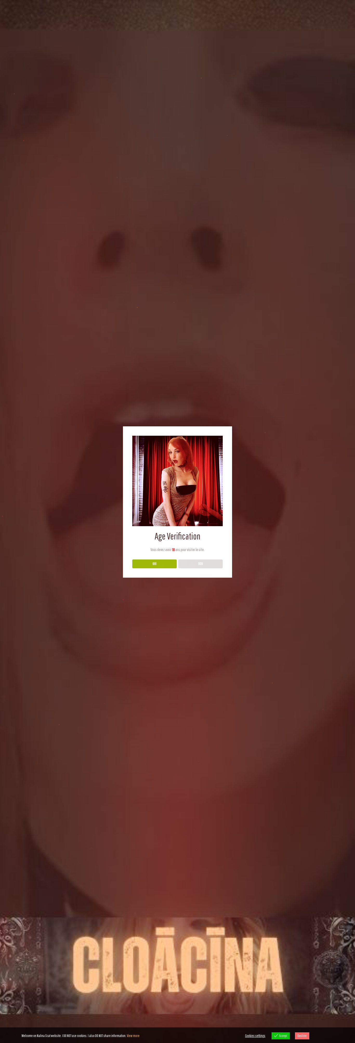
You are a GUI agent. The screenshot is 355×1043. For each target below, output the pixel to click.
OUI (154, 564)
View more (133, 1036)
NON (200, 564)
